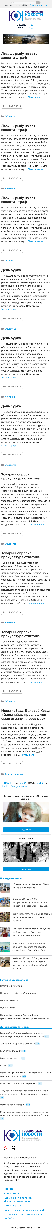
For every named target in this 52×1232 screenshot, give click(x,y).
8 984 (23, 783)
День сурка (11, 270)
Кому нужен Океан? (10, 1051)
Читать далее (35, 97)
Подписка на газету (38, 5)
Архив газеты (11, 1193)
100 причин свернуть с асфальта (17, 1043)
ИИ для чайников (9, 1000)
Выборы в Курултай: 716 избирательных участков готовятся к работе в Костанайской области (31, 902)
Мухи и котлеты (8, 1007)
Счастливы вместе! (10, 1058)
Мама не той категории (12, 1104)
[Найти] (38, 2)
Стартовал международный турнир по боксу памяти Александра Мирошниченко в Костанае (31, 932)
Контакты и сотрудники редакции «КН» (26, 1210)
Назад (6, 783)
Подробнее (26, 830)
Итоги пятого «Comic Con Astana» (18, 993)
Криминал (10, 188)
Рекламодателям (13, 1205)
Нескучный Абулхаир (11, 986)
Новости (8, 1188)
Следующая (19, 786)
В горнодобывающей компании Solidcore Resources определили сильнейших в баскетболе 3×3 (29, 947)
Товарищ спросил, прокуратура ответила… (21, 476)
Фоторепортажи (14, 774)
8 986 (40, 783)
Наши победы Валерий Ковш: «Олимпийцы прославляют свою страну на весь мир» (25, 715)
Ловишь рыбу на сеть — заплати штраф (21, 56)
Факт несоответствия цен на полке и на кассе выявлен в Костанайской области (32, 917)
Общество (10, 116)
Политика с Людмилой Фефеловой (18, 1083)
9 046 (5, 786)
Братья (4, 1065)
